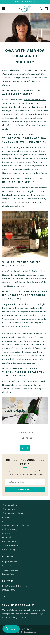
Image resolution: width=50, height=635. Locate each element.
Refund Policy (8, 566)
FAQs (4, 521)
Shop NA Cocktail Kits (12, 513)
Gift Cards (7, 537)
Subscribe (23, 489)
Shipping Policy (9, 562)
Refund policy (8, 549)
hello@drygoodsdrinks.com (15, 586)
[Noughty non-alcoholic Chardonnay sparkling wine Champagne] (25, 410)
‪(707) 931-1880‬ (9, 590)
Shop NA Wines (9, 505)
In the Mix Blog (9, 529)
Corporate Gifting (10, 541)
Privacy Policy (8, 574)
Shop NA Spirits (9, 509)
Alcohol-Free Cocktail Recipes (16, 525)
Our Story (7, 517)
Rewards (6, 533)
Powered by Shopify (25, 629)
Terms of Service (10, 545)
